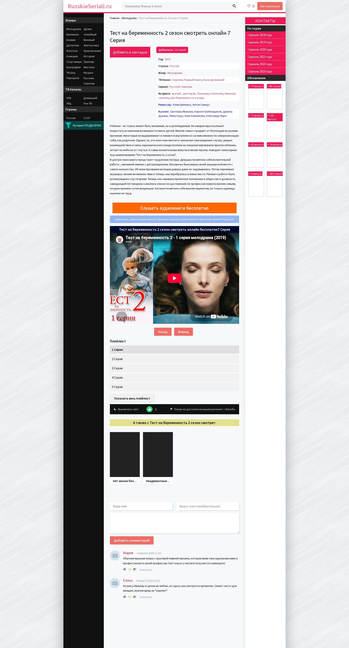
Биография (73, 67)
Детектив (72, 45)
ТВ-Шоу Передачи (72, 75)
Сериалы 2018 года (260, 35)
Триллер (89, 62)
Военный (89, 40)
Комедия (72, 56)
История (89, 56)
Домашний (90, 98)
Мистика (89, 67)
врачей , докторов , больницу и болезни (197, 93)
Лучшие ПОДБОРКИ (87, 125)
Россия (174, 66)
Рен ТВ (88, 103)
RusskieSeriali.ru (90, 6)
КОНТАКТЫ (265, 20)
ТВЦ (68, 103)
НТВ (68, 98)
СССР (87, 118)
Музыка (88, 72)
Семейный (90, 34)
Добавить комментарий (131, 540)
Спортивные (74, 62)
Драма (88, 29)
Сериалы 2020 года (260, 49)
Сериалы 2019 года (260, 42)
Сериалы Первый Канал (187, 80)
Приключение (92, 51)
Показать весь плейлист (132, 398)
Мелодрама (73, 29)
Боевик (71, 40)
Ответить (146, 570)
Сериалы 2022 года (260, 64)
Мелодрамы (174, 73)
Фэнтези (72, 51)
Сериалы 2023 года (260, 71)
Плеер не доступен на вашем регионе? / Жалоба (204, 409)
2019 (167, 59)
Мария (128, 552)
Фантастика (91, 45)
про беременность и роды (187, 98)
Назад (162, 332)
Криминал (72, 34)
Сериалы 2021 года (260, 57)
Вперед (183, 332)
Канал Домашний (213, 80)
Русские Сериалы (181, 86)
